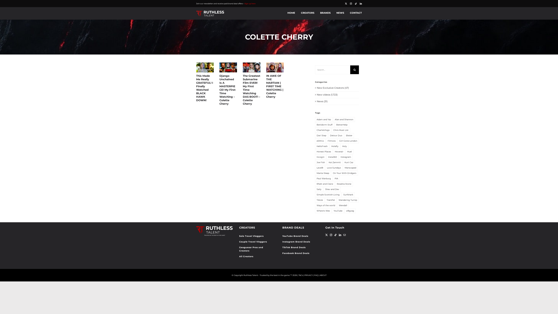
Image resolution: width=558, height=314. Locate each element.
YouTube (338, 210)
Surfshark (348, 194)
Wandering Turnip (348, 200)
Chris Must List (340, 130)
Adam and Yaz (324, 119)
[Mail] (344, 235)
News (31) (322, 101)
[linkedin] (361, 4)
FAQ (316, 275)
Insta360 (332, 157)
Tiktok (320, 200)
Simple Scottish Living (328, 194)
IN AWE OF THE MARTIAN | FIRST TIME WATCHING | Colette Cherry (274, 86)
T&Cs (300, 275)
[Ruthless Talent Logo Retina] (210, 11)
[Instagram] (331, 235)
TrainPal (331, 200)
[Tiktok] (335, 235)
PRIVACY (308, 275)
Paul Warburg (324, 178)
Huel (349, 151)
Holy (344, 146)
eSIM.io (320, 141)
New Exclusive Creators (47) (333, 87)
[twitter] (346, 4)
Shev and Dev (332, 189)
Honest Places (324, 151)
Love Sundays (334, 167)
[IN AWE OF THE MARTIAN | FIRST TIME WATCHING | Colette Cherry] (275, 67)
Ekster (349, 135)
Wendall (343, 205)
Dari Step (321, 135)
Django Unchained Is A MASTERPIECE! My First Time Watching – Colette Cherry (227, 89)
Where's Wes (323, 210)
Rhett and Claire (325, 184)
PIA (336, 178)
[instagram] (351, 4)
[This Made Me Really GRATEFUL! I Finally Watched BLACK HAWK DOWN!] (205, 67)
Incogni (320, 157)
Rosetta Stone (344, 184)
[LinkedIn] (340, 235)
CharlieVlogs (323, 130)
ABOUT (323, 275)
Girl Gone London (348, 141)
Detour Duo (336, 135)
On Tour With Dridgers (344, 173)
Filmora (332, 141)
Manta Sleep (323, 173)
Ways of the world (326, 205)
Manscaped (350, 167)
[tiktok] (356, 4)
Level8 (320, 167)
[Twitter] (326, 235)
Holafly (334, 146)
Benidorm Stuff (324, 124)
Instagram (346, 157)
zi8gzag (350, 210)
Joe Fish (321, 162)
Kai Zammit (335, 162)
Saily (319, 189)
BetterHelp (341, 124)
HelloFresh (322, 146)
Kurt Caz (349, 162)
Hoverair (339, 151)
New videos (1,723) (327, 94)
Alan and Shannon (344, 119)
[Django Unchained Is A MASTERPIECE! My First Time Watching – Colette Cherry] (228, 67)
